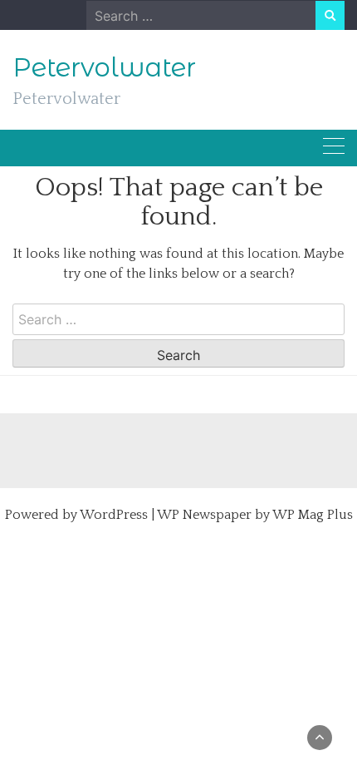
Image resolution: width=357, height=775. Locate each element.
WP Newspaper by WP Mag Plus (255, 514)
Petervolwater (104, 67)
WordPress (114, 514)
